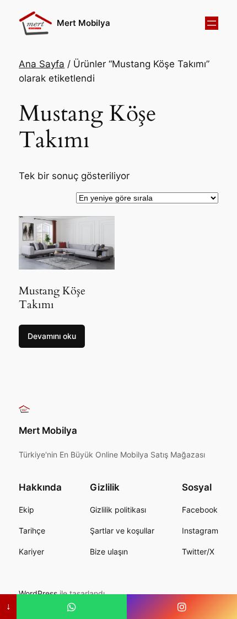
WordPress (38, 593)
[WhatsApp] (72, 606)
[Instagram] (182, 606)
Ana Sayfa (41, 63)
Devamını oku (52, 336)
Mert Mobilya (83, 23)
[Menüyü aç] (211, 23)
